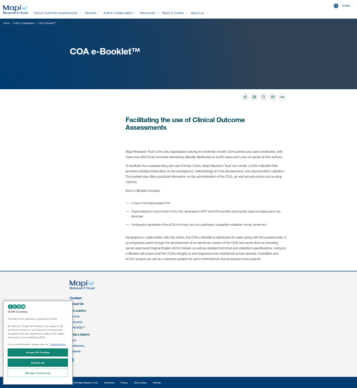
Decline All (37, 362)
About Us (77, 304)
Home (6, 23)
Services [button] (91, 13)
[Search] (263, 97)
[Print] (254, 97)
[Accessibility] (282, 97)
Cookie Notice (57, 344)
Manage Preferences (38, 372)
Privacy (124, 382)
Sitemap (157, 382)
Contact (346, 5)
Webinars (75, 351)
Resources (76, 322)
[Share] (245, 97)
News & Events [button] (173, 13)
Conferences (77, 345)
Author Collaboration (23, 23)
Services (75, 316)
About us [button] (198, 13)
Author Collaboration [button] (118, 13)
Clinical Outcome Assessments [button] (55, 13)
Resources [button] (148, 13)
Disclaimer (109, 382)
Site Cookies (140, 382)
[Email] (273, 97)
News (73, 340)
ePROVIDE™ (77, 327)
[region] (38, 343)
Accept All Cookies (38, 352)
